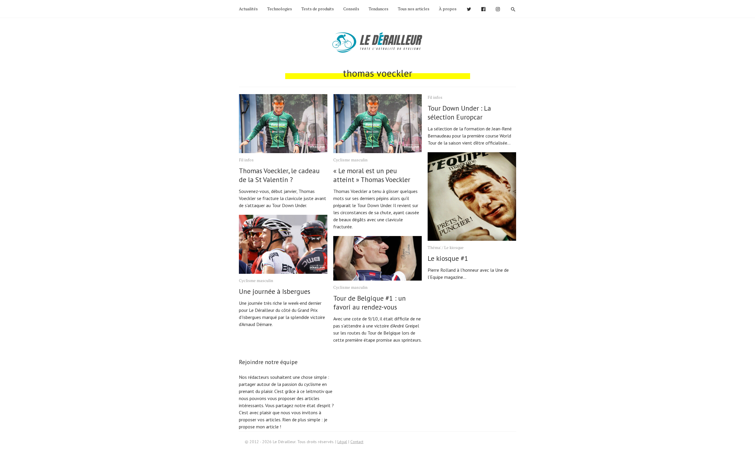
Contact (356, 441)
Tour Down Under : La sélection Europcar (459, 112)
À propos (448, 9)
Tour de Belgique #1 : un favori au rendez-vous (369, 302)
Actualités (248, 9)
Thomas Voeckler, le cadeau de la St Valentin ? (279, 175)
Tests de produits (317, 9)
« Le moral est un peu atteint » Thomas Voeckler (371, 175)
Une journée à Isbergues (274, 291)
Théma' (434, 247)
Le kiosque (454, 247)
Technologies (279, 9)
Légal (342, 441)
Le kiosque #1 (448, 258)
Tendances (378, 9)
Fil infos (246, 160)
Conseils (351, 9)
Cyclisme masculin (256, 280)
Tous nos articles (413, 9)
